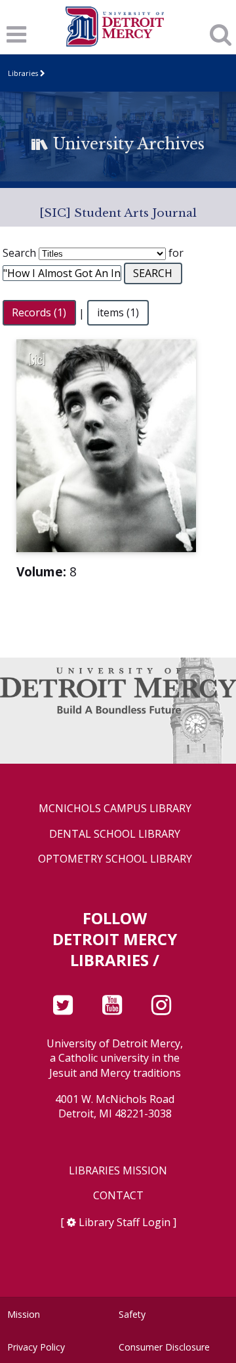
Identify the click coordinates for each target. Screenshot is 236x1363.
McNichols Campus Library (115, 808)
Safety (132, 1314)
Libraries (23, 73)
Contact (118, 1195)
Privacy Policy (36, 1347)
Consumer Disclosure (164, 1347)
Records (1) (39, 313)
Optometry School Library (115, 859)
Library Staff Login (124, 1222)
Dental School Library (114, 834)
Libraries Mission (118, 1171)
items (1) (118, 313)
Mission (23, 1314)
